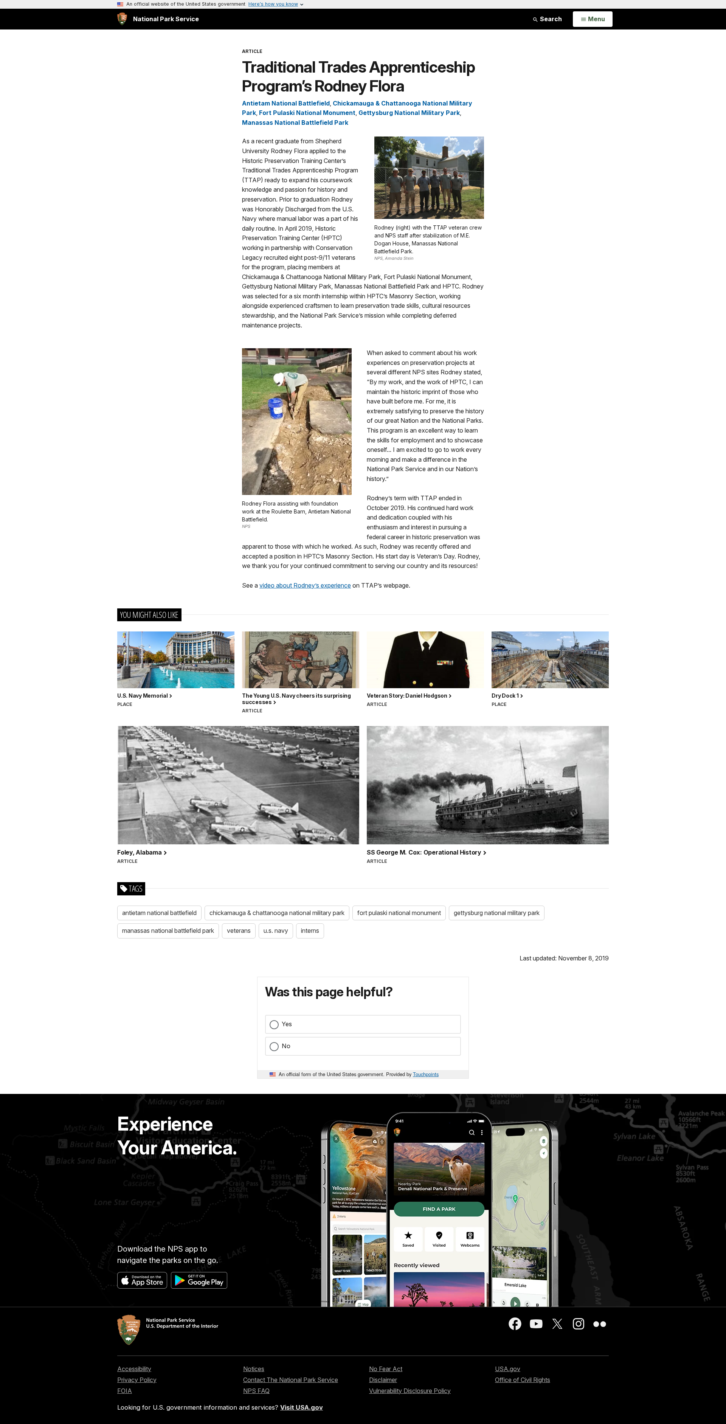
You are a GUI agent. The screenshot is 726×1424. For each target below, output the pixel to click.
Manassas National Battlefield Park (295, 122)
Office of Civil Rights (522, 1380)
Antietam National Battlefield (286, 103)
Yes (287, 1024)
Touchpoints (426, 1074)
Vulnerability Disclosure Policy (410, 1391)
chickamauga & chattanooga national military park (276, 913)
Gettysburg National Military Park (409, 112)
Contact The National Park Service (290, 1380)
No (286, 1046)
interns (310, 930)
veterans (239, 930)
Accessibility (134, 1369)
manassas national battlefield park (168, 930)
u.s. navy (276, 930)
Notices (253, 1369)
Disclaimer (383, 1380)
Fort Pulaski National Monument (307, 112)
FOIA (124, 1391)
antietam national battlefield (159, 913)
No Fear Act (385, 1369)
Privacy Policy (137, 1380)
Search (550, 19)
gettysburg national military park (497, 913)
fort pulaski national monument (399, 913)
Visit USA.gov (301, 1407)
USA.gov (507, 1369)
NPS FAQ (256, 1391)
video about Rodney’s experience (305, 585)
